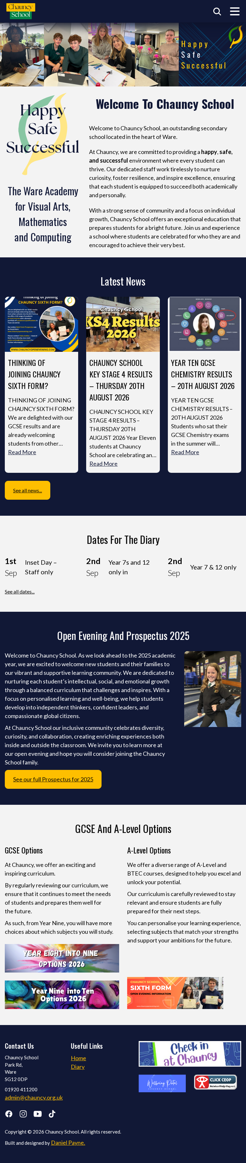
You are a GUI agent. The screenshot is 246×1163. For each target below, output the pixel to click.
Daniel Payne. (68, 1142)
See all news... (27, 490)
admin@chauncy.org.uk (34, 1097)
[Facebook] (9, 1115)
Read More (22, 452)
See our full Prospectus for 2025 (53, 779)
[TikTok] (52, 1115)
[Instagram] (23, 1115)
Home (78, 1058)
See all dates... (20, 591)
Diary (78, 1066)
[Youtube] (38, 1115)
